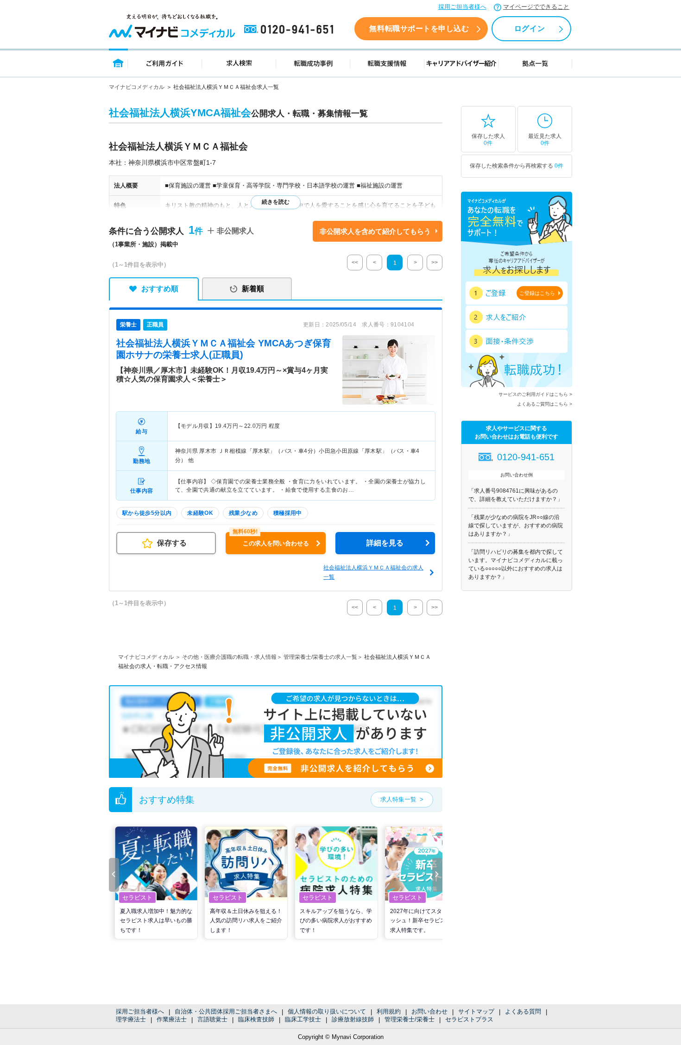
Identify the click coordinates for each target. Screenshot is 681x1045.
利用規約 (389, 1011)
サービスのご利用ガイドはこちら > (535, 394)
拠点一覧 (535, 63)
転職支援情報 (387, 63)
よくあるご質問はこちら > (544, 404)
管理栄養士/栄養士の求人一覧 (320, 657)
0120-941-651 (290, 29)
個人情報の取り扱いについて (327, 1011)
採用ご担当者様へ (462, 6)
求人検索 (239, 63)
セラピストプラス (469, 1019)
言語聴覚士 (212, 1019)
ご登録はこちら (537, 293)
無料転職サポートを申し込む (419, 28)
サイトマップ (476, 1011)
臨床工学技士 (303, 1019)
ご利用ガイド (165, 63)
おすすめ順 (159, 289)
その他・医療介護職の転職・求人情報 (229, 657)
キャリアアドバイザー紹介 (461, 63)
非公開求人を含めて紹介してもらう (375, 231)
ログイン (529, 28)
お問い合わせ (429, 1011)
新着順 (253, 289)
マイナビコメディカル (136, 87)
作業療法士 (172, 1019)
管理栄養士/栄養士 (410, 1019)
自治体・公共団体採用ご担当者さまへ (226, 1011)
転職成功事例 (313, 63)
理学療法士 (131, 1019)
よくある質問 (523, 1011)
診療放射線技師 (353, 1019)
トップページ (118, 63)
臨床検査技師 (256, 1019)
